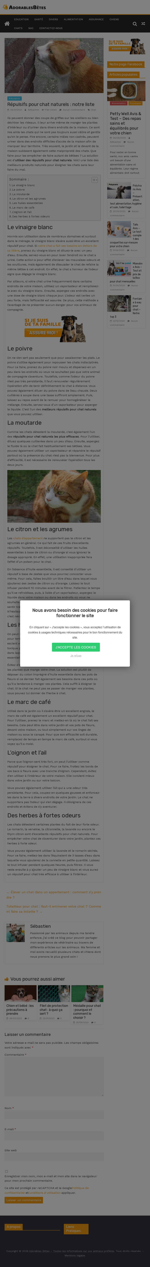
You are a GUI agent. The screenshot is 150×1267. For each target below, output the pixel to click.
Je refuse (76, 655)
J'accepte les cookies (76, 647)
